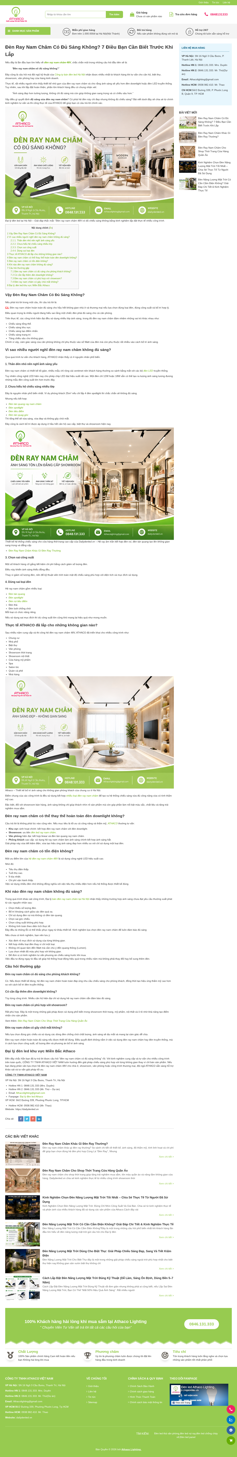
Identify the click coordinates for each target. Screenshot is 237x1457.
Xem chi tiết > (166, 1156)
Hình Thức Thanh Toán (142, 1396)
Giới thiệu (204, 2)
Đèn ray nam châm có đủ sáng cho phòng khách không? (41, 271)
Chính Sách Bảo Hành (142, 1386)
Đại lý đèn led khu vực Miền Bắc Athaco (28, 285)
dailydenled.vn (24, 1417)
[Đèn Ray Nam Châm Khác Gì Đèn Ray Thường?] (22, 1154)
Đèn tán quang (17, 594)
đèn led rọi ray (188, 1433)
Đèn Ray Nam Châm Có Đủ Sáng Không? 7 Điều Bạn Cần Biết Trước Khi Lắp (214, 122)
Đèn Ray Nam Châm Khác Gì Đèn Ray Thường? (75, 1143)
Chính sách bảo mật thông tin (146, 1402)
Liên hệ (226, 2)
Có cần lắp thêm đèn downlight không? (32, 275)
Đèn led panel (187, 1437)
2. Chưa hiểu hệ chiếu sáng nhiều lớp (31, 244)
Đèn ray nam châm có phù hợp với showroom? (36, 278)
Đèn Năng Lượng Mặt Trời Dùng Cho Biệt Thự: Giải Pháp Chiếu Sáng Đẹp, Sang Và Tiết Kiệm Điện (107, 1253)
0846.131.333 (201, 1324)
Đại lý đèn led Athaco (31, 1096)
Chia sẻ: (9, 1118)
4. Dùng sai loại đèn (22, 250)
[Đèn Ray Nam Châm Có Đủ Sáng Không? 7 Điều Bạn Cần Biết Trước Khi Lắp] (187, 122)
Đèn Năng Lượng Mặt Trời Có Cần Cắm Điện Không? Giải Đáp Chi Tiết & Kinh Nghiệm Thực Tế (108, 1224)
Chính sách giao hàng (142, 1391)
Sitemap (92, 1402)
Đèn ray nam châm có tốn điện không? (27, 261)
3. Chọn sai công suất (23, 247)
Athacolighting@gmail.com (30, 1092)
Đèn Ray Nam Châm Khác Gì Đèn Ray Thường (35, 550)
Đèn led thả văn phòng (166, 1433)
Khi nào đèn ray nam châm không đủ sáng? (30, 264)
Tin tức (215, 2)
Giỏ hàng (141, 12)
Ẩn (50, 228)
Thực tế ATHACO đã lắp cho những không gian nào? (34, 254)
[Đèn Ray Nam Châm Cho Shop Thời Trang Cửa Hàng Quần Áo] (22, 1180)
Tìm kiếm (114, 14)
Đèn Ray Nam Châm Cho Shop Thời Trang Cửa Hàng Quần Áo (52, 1020)
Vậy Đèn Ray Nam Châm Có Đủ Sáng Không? (31, 233)
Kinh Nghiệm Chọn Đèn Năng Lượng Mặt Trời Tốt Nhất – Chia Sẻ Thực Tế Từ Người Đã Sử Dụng (105, 1200)
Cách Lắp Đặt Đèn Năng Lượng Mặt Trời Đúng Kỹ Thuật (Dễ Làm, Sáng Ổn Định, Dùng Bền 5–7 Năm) (108, 1280)
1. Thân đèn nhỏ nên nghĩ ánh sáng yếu (32, 240)
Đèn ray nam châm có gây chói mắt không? (34, 282)
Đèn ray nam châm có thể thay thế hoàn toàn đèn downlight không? (42, 257)
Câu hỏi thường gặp (18, 268)
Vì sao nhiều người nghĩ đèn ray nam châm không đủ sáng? (38, 237)
